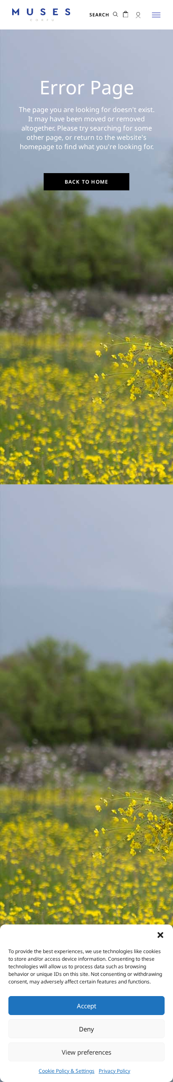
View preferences (86, 1052)
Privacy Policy (114, 1070)
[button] (160, 935)
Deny (86, 1029)
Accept (86, 1006)
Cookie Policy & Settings (66, 1070)
